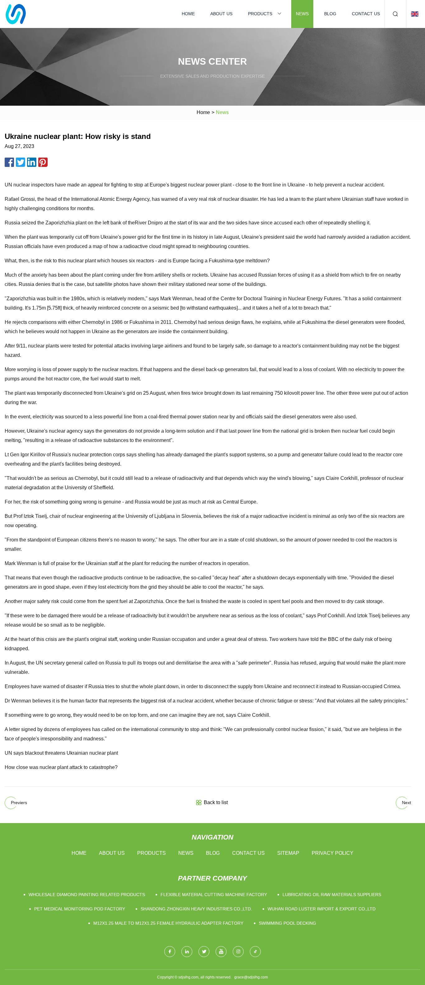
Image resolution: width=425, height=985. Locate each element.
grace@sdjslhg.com (251, 977)
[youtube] (221, 951)
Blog (330, 13)
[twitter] (203, 951)
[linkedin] (186, 951)
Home (188, 13)
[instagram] (238, 951)
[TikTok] (255, 951)
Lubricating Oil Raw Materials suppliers (332, 894)
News (302, 13)
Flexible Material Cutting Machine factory (214, 894)
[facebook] (169, 951)
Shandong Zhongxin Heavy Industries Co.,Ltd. (196, 908)
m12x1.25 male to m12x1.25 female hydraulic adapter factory (168, 923)
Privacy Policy (332, 853)
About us (221, 13)
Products (260, 13)
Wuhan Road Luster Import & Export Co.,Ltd (322, 908)
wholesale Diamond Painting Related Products (87, 894)
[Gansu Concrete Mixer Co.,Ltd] (15, 14)
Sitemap (288, 853)
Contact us (366, 13)
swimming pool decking (287, 923)
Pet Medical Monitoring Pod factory (79, 908)
